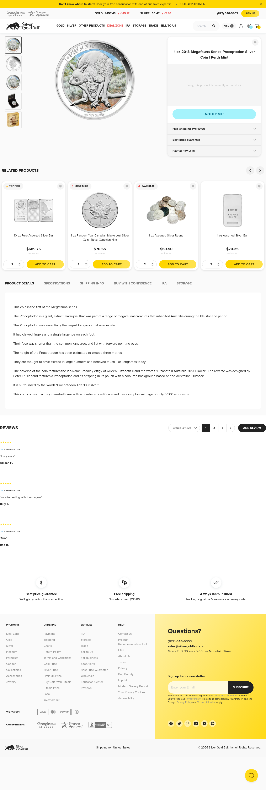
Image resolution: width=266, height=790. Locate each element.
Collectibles (13, 670)
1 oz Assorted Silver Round (166, 235)
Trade (84, 646)
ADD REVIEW (252, 428)
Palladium (12, 658)
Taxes (122, 662)
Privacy (122, 668)
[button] (214, 129)
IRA (83, 634)
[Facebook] (171, 723)
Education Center (92, 682)
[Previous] (31, 82)
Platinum (11, 652)
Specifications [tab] (57, 283)
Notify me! (214, 114)
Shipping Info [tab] (92, 283)
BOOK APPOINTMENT (193, 4)
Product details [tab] (19, 283)
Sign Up (250, 13)
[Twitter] (179, 723)
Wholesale (87, 676)
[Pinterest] (212, 723)
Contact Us (125, 634)
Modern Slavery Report (133, 686)
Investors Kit (51, 700)
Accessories (14, 676)
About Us (124, 656)
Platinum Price (53, 676)
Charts (48, 646)
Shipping (49, 640)
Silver (155, 13)
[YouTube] (204, 723)
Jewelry (11, 682)
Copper (11, 664)
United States (121, 747)
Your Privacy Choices (131, 692)
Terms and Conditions (57, 658)
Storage (86, 640)
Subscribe (241, 687)
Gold (112, 13)
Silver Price (51, 670)
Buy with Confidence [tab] (132, 283)
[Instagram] (187, 723)
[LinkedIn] (196, 723)
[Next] (158, 82)
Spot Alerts (88, 664)
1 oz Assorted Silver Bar (232, 235)
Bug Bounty (125, 674)
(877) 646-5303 (227, 13)
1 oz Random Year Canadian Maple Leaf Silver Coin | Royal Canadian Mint (100, 237)
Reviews (86, 688)
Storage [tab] (184, 283)
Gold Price (50, 664)
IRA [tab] (164, 283)
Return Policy (52, 652)
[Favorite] (255, 42)
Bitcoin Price (52, 688)
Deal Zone (13, 634)
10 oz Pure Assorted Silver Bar (33, 235)
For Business (89, 658)
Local (47, 694)
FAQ (121, 650)
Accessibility (126, 698)
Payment (49, 634)
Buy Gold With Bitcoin (57, 682)
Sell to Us (87, 652)
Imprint (122, 680)
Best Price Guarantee (94, 670)
